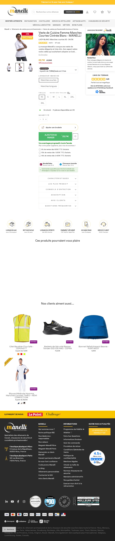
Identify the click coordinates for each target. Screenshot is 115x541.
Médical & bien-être (42, 25)
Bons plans (77, 25)
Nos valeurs (43, 442)
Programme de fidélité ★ (74, 429)
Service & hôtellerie (61, 21)
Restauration (30, 21)
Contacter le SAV (45, 475)
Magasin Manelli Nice (47, 445)
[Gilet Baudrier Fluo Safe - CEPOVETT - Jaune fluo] (24, 354)
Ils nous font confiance (47, 461)
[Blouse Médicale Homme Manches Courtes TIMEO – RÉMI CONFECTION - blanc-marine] (18, 403)
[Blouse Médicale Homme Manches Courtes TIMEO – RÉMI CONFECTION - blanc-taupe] (21, 403)
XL (65, 97)
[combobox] (46, 12)
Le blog (41, 468)
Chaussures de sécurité (99, 21)
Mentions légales (71, 461)
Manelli (6, 29)
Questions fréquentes (58, 206)
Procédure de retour (72, 446)
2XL (72, 97)
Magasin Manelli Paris (47, 449)
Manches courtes (48, 80)
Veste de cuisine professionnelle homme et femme (60, 29)
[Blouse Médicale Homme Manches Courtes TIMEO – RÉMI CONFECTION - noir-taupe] (24, 403)
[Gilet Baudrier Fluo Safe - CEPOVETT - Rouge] (21, 354)
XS (42, 97)
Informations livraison (73, 439)
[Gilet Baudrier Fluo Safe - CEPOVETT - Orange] (18, 354)
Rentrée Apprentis (13, 21)
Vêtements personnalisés (48, 472)
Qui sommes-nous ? (46, 429)
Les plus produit (58, 184)
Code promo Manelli (46, 465)
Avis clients (58, 200)
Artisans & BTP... (79, 21)
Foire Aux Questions (72, 436)
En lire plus (43, 55)
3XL (42, 103)
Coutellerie (44, 21)
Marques (57, 25)
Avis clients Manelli (46, 478)
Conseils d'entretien (58, 189)
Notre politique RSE (46, 433)
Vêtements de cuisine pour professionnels (26, 29)
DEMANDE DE (73, 12)
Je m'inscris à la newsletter (99, 431)
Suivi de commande (72, 443)
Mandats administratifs (73, 477)
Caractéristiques (58, 178)
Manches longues (49, 86)
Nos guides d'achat (72, 480)
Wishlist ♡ (68, 433)
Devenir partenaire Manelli (49, 458)
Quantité (44, 115)
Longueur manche (49, 76)
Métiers (66, 25)
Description (58, 195)
